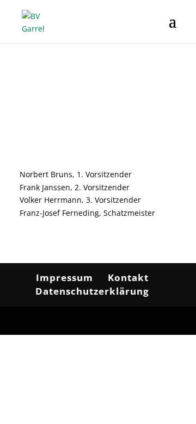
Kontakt (128, 277)
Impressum (64, 277)
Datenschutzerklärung (92, 291)
